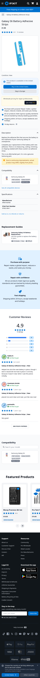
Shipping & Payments (9, 588)
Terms (4, 578)
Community (25, 542)
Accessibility (6, 569)
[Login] (37, 3)
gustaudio (11, 404)
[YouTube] (20, 634)
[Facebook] (8, 634)
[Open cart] (33, 3)
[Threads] (32, 634)
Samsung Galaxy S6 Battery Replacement (21, 233)
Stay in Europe (20, 91)
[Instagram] (16, 634)
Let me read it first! (10, 617)
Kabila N (10, 356)
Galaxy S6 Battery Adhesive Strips (18, 15)
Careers (4, 552)
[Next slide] (22, 526)
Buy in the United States (20, 87)
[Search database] (28, 3)
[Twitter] (12, 634)
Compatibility (7, 170)
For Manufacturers (27, 552)
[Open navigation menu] (2, 3)
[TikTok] (4, 634)
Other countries (29, 675)
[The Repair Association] (36, 634)
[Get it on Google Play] (29, 576)
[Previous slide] (17, 526)
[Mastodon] (24, 634)
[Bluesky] (28, 634)
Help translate (18, 627)
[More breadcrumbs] (3, 14)
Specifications (7, 194)
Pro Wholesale (26, 546)
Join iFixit (30, 103)
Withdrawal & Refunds (9, 582)
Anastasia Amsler (13, 383)
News (23, 559)
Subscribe (33, 613)
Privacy (4, 575)
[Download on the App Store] (29, 569)
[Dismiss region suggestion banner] (37, 665)
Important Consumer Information (9, 592)
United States (9, 675)
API (3, 555)
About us (5, 542)
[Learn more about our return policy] (16, 124)
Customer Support (8, 546)
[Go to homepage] (12, 3)
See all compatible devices (11, 188)
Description (6, 133)
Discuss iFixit (6, 549)
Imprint (4, 572)
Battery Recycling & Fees (10, 597)
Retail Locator (25, 549)
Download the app (28, 565)
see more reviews (20, 426)
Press (23, 555)
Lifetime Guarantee (8, 585)
